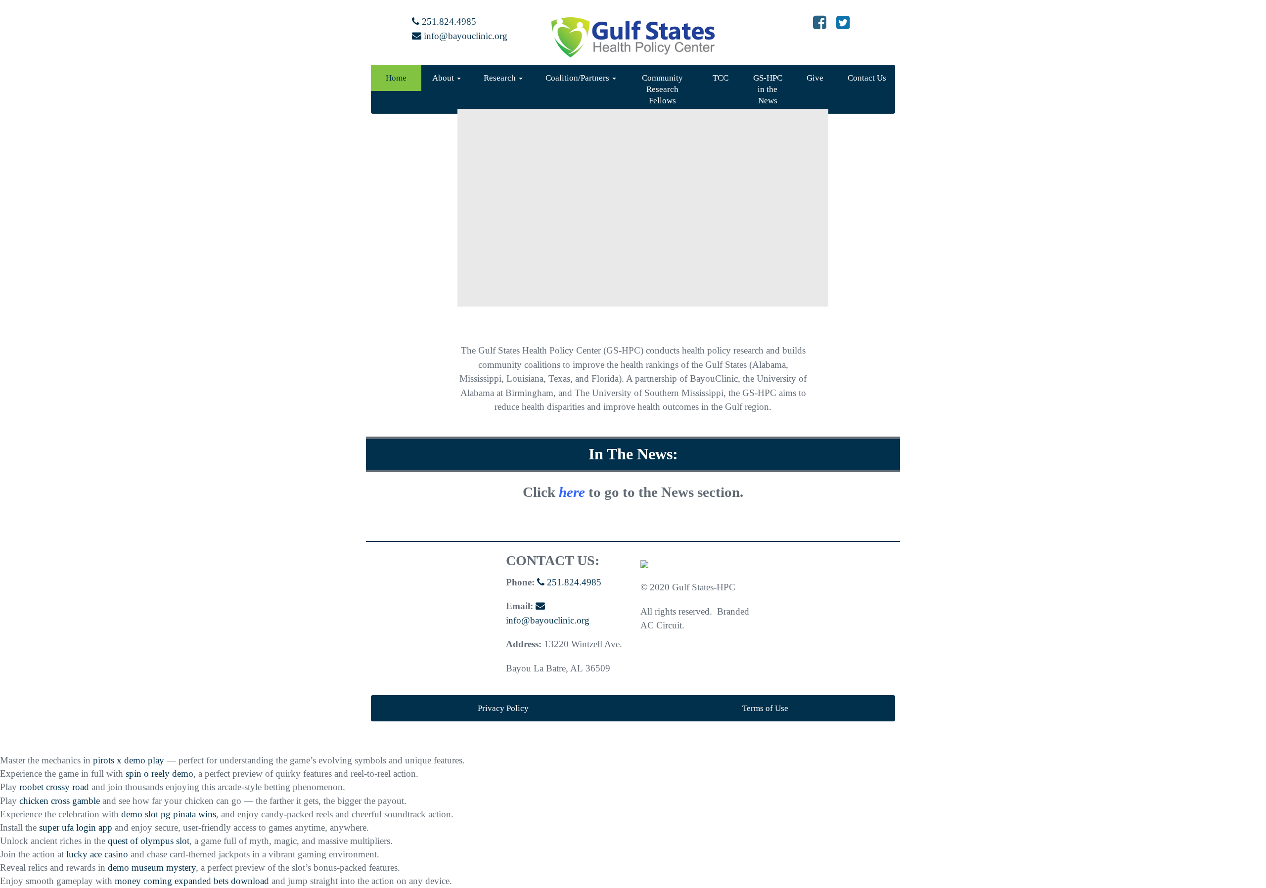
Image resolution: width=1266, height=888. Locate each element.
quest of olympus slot (148, 841)
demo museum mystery (152, 867)
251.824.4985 (447, 21)
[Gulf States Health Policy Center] (644, 563)
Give (815, 78)
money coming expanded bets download (192, 881)
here (572, 492)
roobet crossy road (54, 787)
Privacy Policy (503, 708)
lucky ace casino (97, 854)
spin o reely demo (159, 773)
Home (396, 78)
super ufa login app (75, 827)
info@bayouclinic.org (464, 36)
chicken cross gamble (59, 801)
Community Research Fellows (662, 89)
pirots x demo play (128, 760)
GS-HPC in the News (767, 89)
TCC (720, 78)
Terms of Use (765, 708)
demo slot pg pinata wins (168, 814)
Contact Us (867, 78)
